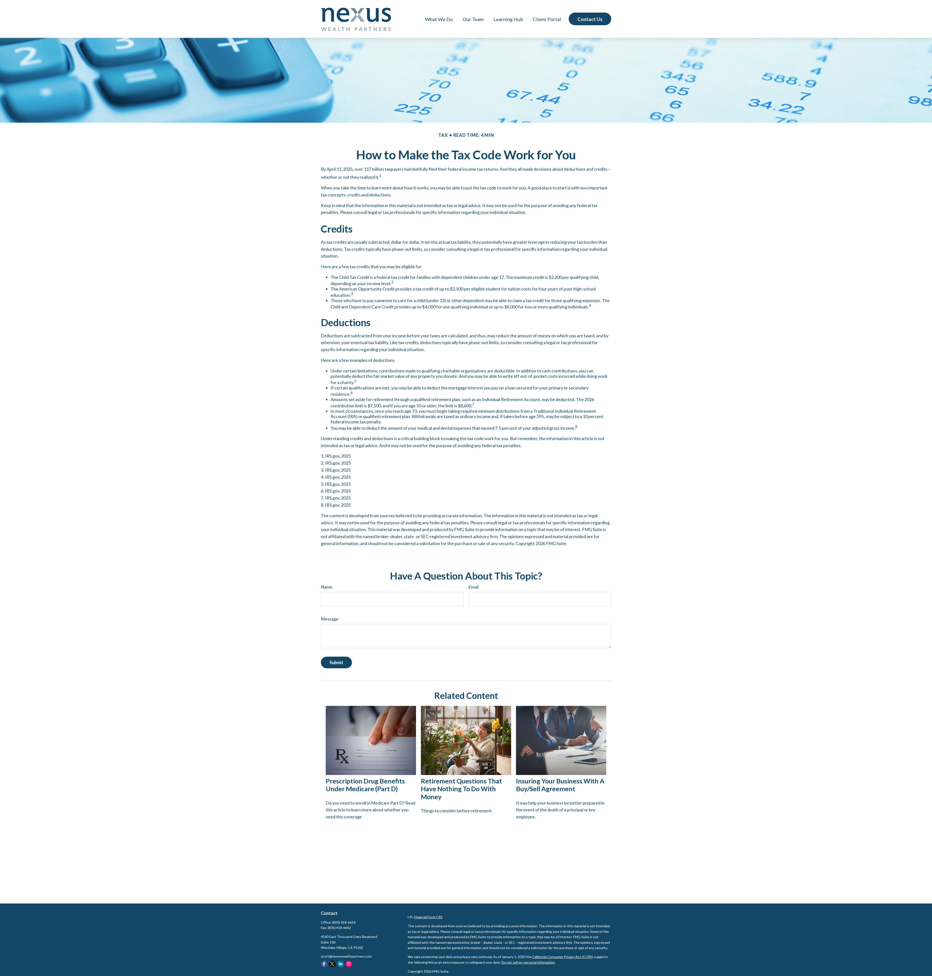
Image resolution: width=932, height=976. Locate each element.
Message (329, 618)
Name (326, 586)
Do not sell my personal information (528, 962)
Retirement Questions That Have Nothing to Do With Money (461, 789)
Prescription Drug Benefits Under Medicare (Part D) (365, 785)
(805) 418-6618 (344, 922)
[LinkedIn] (340, 964)
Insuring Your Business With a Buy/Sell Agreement (560, 785)
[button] (439, 19)
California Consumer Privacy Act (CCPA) (562, 957)
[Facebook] (324, 964)
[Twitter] (332, 964)
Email (473, 586)
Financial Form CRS (428, 917)
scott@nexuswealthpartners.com (346, 956)
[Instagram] (349, 964)
